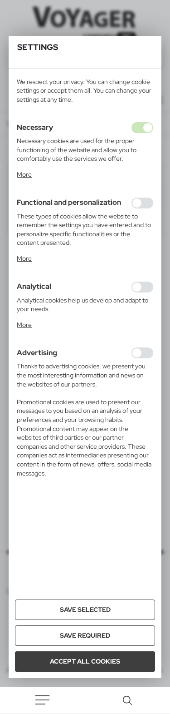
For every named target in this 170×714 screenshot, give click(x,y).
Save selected (85, 609)
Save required (85, 635)
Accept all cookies (85, 661)
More (24, 174)
